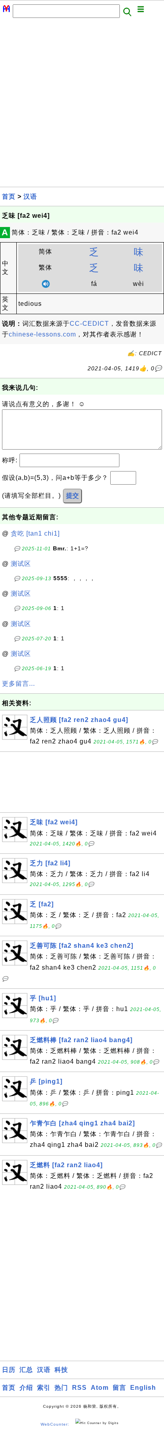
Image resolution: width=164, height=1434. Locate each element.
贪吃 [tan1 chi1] (35, 533)
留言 (119, 1387)
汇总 (26, 1369)
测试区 (21, 563)
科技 (61, 1369)
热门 (61, 1387)
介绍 (26, 1387)
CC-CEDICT (89, 323)
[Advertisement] (82, 105)
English (143, 1387)
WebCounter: (55, 1424)
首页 (9, 196)
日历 (9, 1369)
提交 (72, 495)
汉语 (30, 196)
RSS (79, 1387)
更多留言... (18, 683)
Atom (100, 1387)
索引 (44, 1387)
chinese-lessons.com (42, 334)
